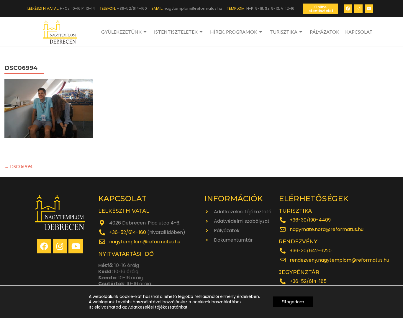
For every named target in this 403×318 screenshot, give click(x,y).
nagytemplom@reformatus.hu (144, 241)
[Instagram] (358, 8)
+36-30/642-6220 (311, 250)
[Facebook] (348, 8)
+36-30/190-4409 (310, 220)
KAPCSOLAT (359, 32)
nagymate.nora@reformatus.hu (326, 229)
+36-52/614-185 (308, 281)
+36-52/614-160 (127, 232)
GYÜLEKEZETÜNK (121, 32)
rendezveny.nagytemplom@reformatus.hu (339, 260)
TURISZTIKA (283, 32)
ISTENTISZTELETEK (176, 32)
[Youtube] (369, 8)
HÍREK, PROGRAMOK (233, 32)
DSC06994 (18, 166)
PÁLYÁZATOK (324, 32)
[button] (320, 9)
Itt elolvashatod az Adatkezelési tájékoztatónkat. (139, 307)
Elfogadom (293, 302)
